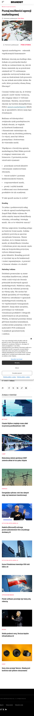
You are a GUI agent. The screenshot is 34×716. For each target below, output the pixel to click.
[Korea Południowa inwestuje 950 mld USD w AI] (17, 548)
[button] (31, 339)
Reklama (12, 381)
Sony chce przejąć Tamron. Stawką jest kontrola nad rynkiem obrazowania (16, 669)
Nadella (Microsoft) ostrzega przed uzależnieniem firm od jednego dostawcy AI (15, 529)
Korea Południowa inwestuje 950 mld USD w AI (16, 565)
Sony (3, 664)
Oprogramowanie (8, 595)
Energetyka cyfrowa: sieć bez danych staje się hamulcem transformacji (15, 493)
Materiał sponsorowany (9, 6)
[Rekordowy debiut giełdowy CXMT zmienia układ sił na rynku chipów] (17, 442)
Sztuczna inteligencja (10, 523)
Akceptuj (17, 363)
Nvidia (4, 629)
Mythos (4, 419)
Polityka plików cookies (9, 377)
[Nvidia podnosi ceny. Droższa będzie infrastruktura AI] (17, 618)
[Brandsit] (17, 1)
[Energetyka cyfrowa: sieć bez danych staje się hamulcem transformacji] (17, 477)
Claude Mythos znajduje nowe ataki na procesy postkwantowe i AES (15, 424)
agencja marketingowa (16, 107)
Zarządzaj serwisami (16, 359)
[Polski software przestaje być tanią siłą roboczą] (17, 583)
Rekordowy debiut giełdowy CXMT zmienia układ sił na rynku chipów (14, 459)
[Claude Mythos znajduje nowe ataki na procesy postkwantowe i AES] (17, 408)
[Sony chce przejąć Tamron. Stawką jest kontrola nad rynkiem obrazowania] (17, 652)
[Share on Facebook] (9, 388)
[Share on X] (13, 388)
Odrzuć (17, 368)
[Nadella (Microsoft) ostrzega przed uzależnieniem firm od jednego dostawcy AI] (17, 511)
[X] (3, 709)
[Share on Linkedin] (17, 388)
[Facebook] (1, 709)
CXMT (3, 454)
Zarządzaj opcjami (17, 373)
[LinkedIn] (6, 709)
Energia (4, 488)
